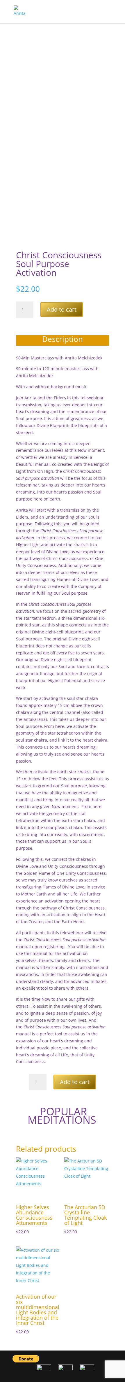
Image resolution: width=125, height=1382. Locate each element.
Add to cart (61, 309)
